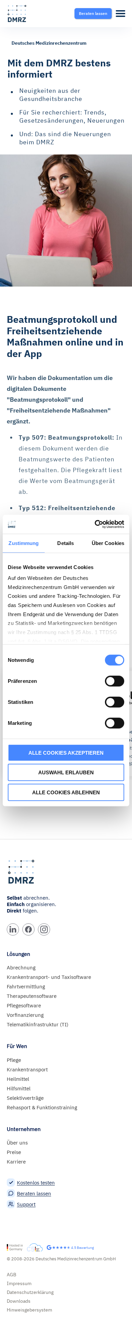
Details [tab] (65, 543)
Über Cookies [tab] (108, 543)
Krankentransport (27, 1069)
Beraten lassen (34, 1193)
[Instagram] (44, 929)
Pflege (14, 1060)
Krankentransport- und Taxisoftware (49, 977)
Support (26, 1204)
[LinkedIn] (13, 929)
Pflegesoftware (24, 1005)
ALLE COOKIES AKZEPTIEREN (66, 752)
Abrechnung (21, 967)
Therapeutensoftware (32, 996)
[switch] (114, 680)
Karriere (16, 1161)
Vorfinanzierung (25, 1015)
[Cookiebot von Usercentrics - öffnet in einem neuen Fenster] (95, 524)
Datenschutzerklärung (30, 1292)
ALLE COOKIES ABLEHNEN (66, 792)
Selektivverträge (25, 1098)
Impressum (19, 1283)
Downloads (18, 1301)
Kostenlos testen (36, 1182)
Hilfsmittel (18, 1088)
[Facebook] (28, 929)
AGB (11, 1275)
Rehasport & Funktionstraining (42, 1107)
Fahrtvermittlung (26, 986)
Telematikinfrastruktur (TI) (37, 1024)
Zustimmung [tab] (23, 543)
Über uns (17, 1142)
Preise (14, 1152)
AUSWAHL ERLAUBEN (66, 772)
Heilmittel (18, 1079)
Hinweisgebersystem (29, 1310)
